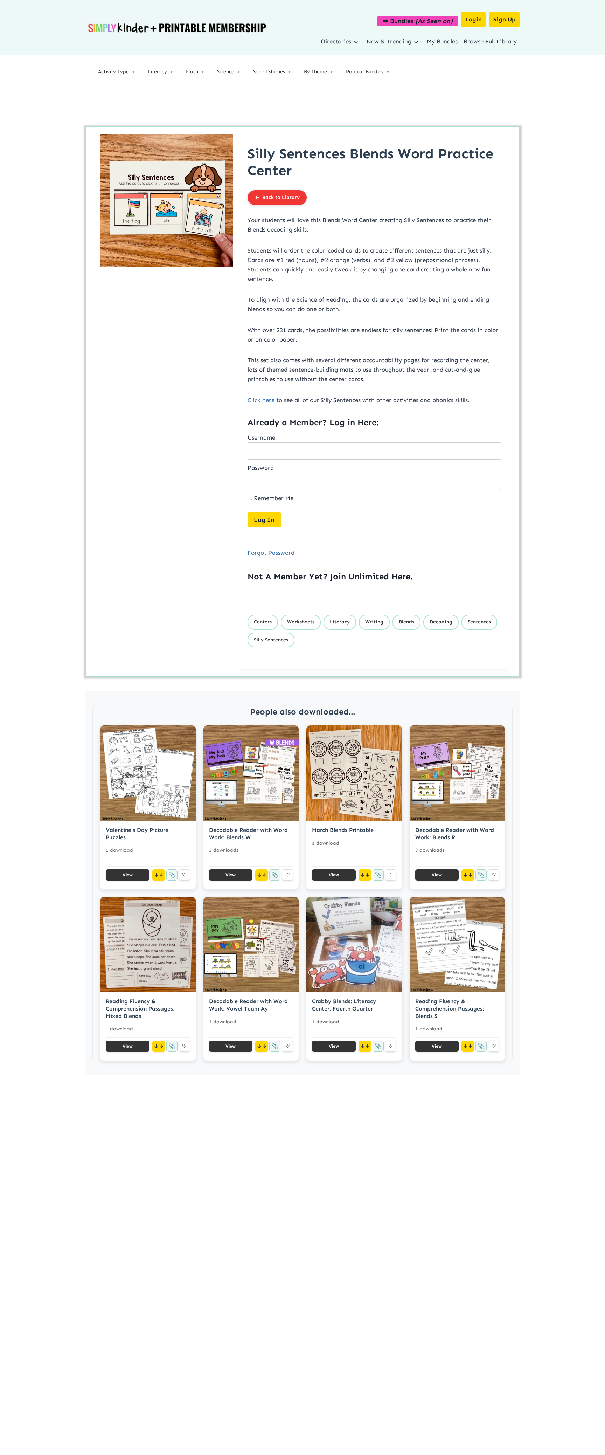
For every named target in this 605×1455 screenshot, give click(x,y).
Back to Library (281, 197)
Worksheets (300, 622)
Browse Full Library (490, 41)
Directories (336, 41)
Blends (406, 622)
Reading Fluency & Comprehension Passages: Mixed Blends (140, 1008)
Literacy (340, 622)
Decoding (441, 622)
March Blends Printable (343, 830)
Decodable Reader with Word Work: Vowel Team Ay (248, 1005)
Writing (374, 622)
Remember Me (272, 498)
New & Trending (389, 41)
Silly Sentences (271, 640)
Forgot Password (271, 552)
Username (261, 437)
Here (400, 576)
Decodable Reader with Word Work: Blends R (454, 834)
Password (261, 467)
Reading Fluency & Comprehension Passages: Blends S (449, 1008)
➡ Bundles (418, 21)
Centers (263, 622)
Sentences (479, 622)
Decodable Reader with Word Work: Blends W (248, 834)
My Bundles (442, 41)
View (128, 874)
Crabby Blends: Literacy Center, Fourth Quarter (344, 1005)
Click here (261, 400)
